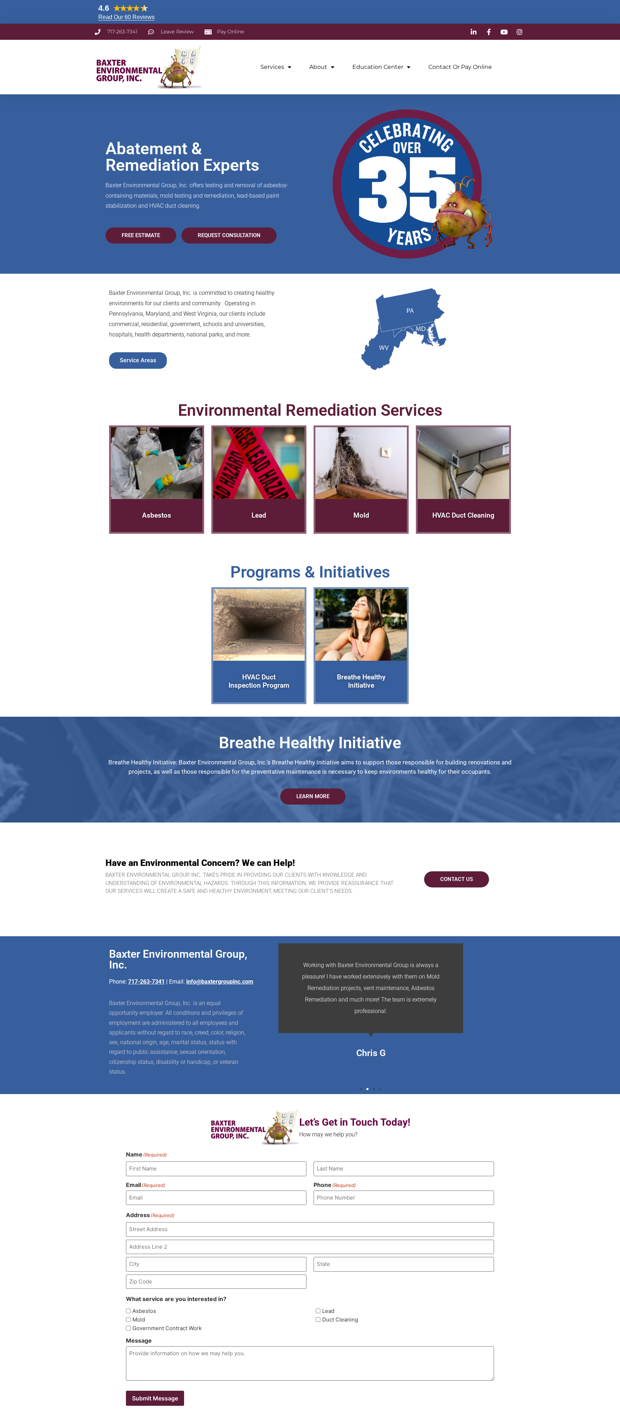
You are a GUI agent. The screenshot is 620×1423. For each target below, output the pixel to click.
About (318, 66)
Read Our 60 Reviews (126, 17)
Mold (138, 1319)
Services (272, 66)
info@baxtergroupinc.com (219, 981)
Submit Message (155, 1398)
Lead (328, 1311)
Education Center (377, 66)
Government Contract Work (167, 1328)
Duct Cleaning (340, 1319)
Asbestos (144, 1311)
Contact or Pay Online (460, 66)
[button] (361, 1089)
